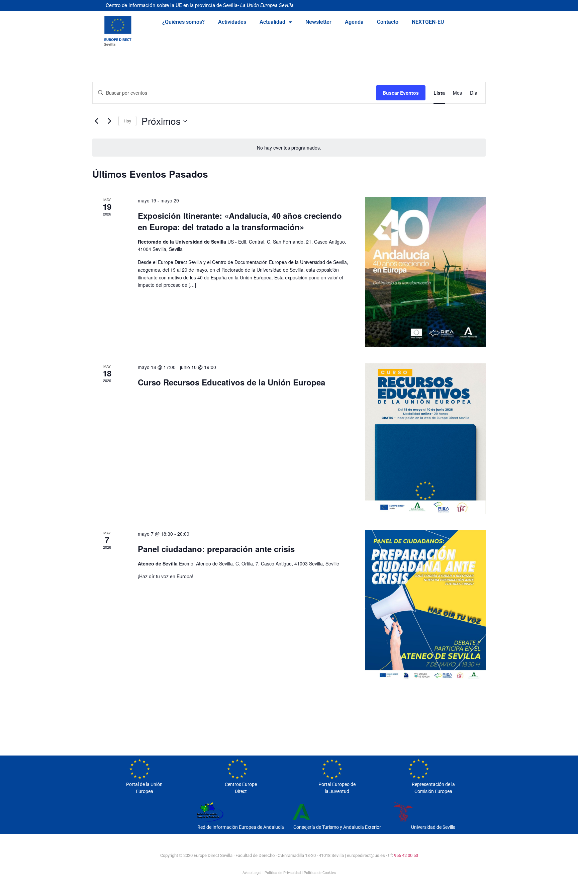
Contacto (387, 22)
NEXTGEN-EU (428, 22)
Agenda (354, 22)
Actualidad (272, 22)
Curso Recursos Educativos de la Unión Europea (231, 382)
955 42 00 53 (406, 855)
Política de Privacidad (283, 873)
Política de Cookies (320, 873)
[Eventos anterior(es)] (96, 121)
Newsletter (318, 22)
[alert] (289, 148)
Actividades (232, 22)
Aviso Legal (252, 873)
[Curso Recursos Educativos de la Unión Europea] (425, 438)
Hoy (127, 120)
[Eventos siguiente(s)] (109, 121)
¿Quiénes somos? (183, 22)
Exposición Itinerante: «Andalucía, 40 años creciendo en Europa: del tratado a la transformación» (240, 221)
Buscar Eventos (401, 92)
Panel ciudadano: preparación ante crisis (216, 548)
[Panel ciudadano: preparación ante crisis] (425, 605)
